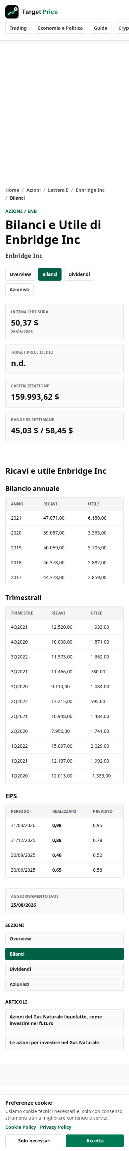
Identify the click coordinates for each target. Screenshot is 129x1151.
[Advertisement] (64, 108)
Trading (18, 28)
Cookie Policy (20, 1127)
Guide (100, 28)
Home (12, 190)
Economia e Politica (60, 28)
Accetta (95, 1140)
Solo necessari (34, 1140)
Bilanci (49, 274)
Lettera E (58, 190)
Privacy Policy (55, 1127)
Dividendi (79, 274)
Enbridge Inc (90, 190)
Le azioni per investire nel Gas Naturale (54, 1042)
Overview (20, 274)
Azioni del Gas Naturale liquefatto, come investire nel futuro (56, 1019)
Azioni (33, 190)
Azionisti (19, 289)
